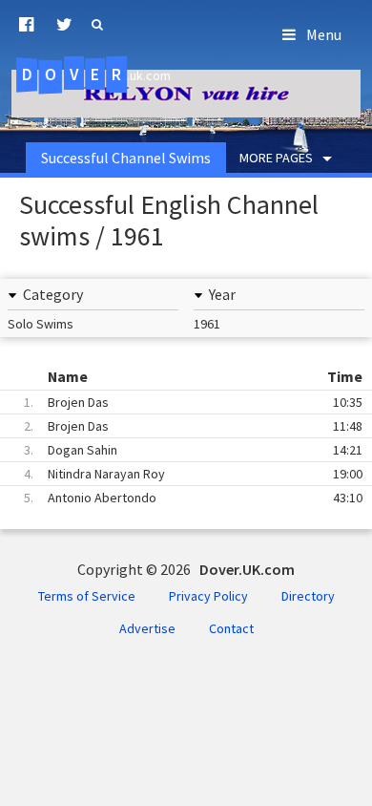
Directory (308, 595)
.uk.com (96, 74)
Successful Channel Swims (126, 157)
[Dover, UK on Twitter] (64, 25)
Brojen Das (193, 402)
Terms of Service (86, 595)
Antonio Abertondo (193, 497)
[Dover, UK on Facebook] (26, 25)
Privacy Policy (208, 595)
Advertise (147, 628)
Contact (231, 628)
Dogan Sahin (193, 449)
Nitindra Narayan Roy (193, 473)
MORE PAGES (276, 157)
